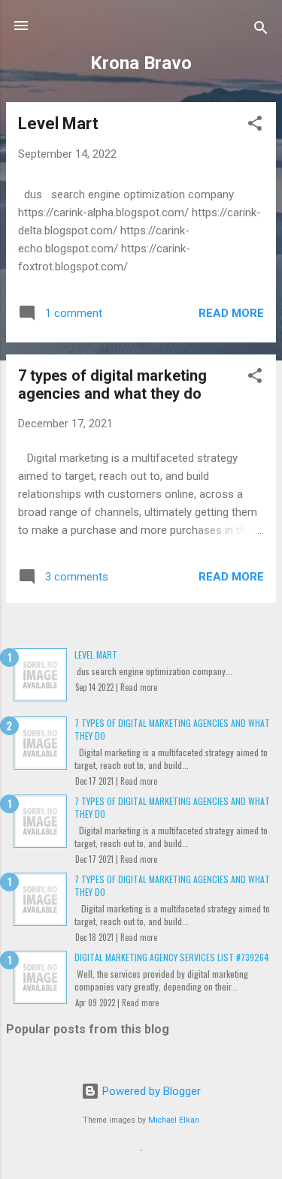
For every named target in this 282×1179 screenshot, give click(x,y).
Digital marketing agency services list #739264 (171, 957)
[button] (255, 125)
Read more (231, 313)
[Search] (261, 30)
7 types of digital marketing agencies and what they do (112, 384)
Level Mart (58, 123)
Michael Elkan (173, 1120)
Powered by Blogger (150, 1091)
